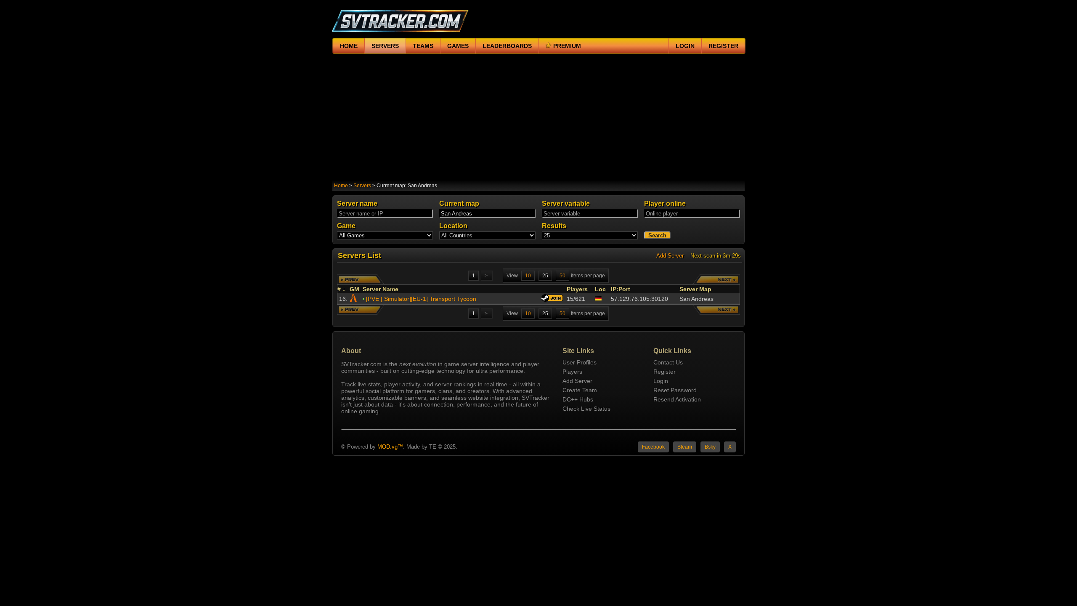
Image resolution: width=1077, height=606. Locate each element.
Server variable (566, 203)
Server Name (381, 289)
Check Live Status (586, 408)
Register (723, 46)
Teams (423, 46)
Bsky (710, 447)
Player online (665, 203)
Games (458, 46)
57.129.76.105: (639, 298)
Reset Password (675, 390)
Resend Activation (677, 399)
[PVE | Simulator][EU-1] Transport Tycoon (421, 298)
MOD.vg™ (390, 447)
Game (346, 225)
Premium (567, 46)
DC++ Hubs (577, 399)
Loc (600, 289)
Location (453, 225)
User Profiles (579, 362)
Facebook (653, 447)
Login (685, 46)
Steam (684, 447)
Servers (385, 46)
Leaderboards (507, 46)
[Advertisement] (538, 117)
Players (578, 289)
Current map (459, 203)
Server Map (696, 289)
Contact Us (668, 362)
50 (562, 276)
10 (528, 276)
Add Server (670, 255)
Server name (357, 203)
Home (349, 46)
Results (554, 225)
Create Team (579, 390)
